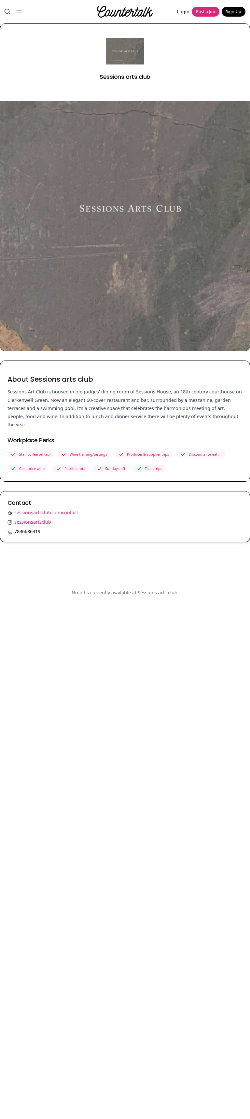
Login (183, 11)
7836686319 (27, 531)
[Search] (7, 12)
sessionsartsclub (32, 522)
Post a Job (205, 11)
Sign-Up (233, 11)
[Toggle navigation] (19, 12)
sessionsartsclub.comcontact (46, 512)
